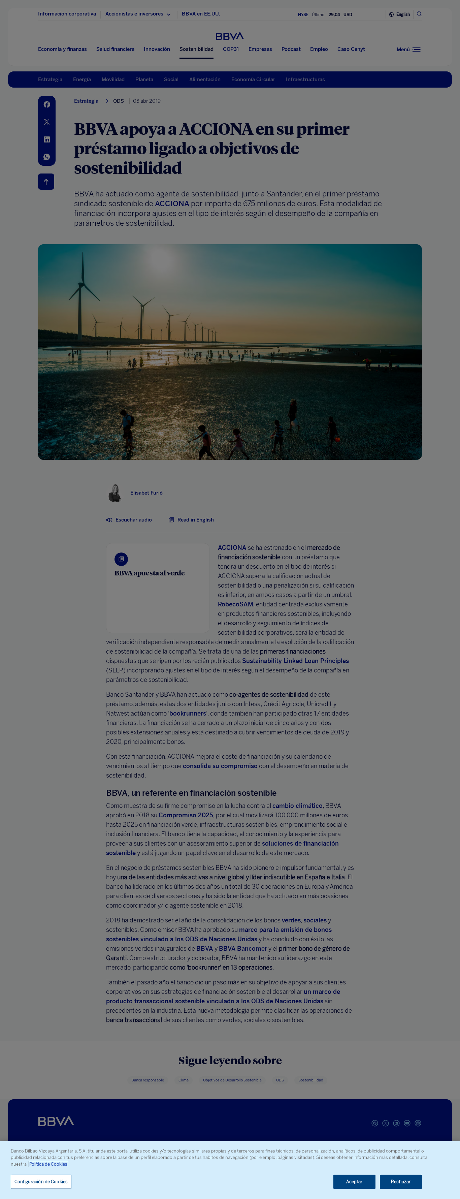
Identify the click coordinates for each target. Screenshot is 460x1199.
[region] (230, 1170)
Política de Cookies (48, 1164)
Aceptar (354, 1181)
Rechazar (400, 1181)
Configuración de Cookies (41, 1181)
